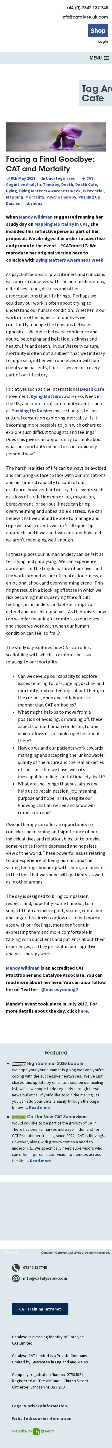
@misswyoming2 (59, 989)
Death (67, 184)
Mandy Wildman (35, 217)
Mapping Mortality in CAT (61, 224)
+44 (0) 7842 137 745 (87, 7)
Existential (93, 190)
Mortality (34, 197)
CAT (89, 178)
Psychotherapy (61, 197)
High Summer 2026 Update (55, 1063)
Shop (98, 30)
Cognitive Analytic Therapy (32, 184)
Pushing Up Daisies (31, 411)
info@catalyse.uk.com (85, 17)
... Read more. (38, 1107)
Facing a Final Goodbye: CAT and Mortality (50, 164)
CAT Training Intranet (40, 1309)
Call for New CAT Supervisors (57, 1116)
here (83, 1011)
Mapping (14, 197)
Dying (11, 190)
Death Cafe (86, 184)
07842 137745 (34, 1267)
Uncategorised (61, 178)
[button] (96, 58)
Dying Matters (46, 396)
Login (103, 41)
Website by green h (33, 1431)
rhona (36, 203)
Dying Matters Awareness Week (50, 190)
